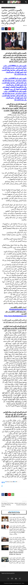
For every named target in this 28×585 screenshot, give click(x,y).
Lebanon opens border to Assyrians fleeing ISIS (21, 504)
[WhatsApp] (12, 28)
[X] (6, 28)
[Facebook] (2, 28)
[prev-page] (2, 566)
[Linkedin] (16, 578)
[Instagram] (12, 578)
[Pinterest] (9, 28)
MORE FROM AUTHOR (14, 512)
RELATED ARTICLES (14, 511)
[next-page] (5, 566)
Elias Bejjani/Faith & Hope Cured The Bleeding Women (7, 505)
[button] (2, 2)
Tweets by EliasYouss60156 (7, 573)
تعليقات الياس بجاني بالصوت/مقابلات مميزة (13, 5)
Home (2, 5)
